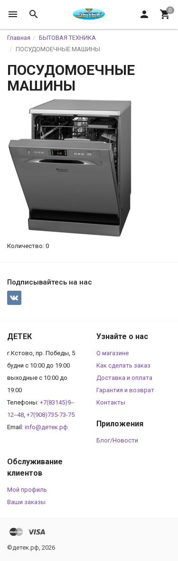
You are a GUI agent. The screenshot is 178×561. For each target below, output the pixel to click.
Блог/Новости (117, 440)
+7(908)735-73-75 (51, 414)
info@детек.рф (46, 427)
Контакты (110, 402)
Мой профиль (27, 489)
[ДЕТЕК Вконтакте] (14, 298)
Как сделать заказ (123, 365)
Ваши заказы (26, 502)
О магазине (112, 353)
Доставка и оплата (124, 377)
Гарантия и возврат (125, 390)
